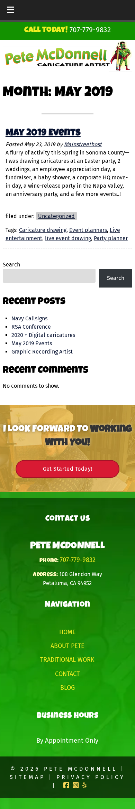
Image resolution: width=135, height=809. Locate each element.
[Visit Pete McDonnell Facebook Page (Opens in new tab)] (66, 785)
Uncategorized (56, 216)
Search (11, 264)
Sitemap (27, 777)
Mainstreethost (83, 144)
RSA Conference (31, 326)
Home (67, 632)
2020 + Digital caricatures (43, 335)
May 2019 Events (43, 133)
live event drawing (68, 238)
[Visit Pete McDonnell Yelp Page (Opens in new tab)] (84, 785)
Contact (67, 674)
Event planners (88, 230)
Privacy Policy (90, 777)
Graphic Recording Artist (42, 351)
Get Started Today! (67, 468)
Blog (67, 688)
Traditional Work (67, 660)
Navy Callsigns (29, 318)
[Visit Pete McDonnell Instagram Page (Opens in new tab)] (76, 785)
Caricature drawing (42, 230)
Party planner (111, 238)
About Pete (67, 646)
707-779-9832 (78, 560)
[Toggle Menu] (10, 10)
